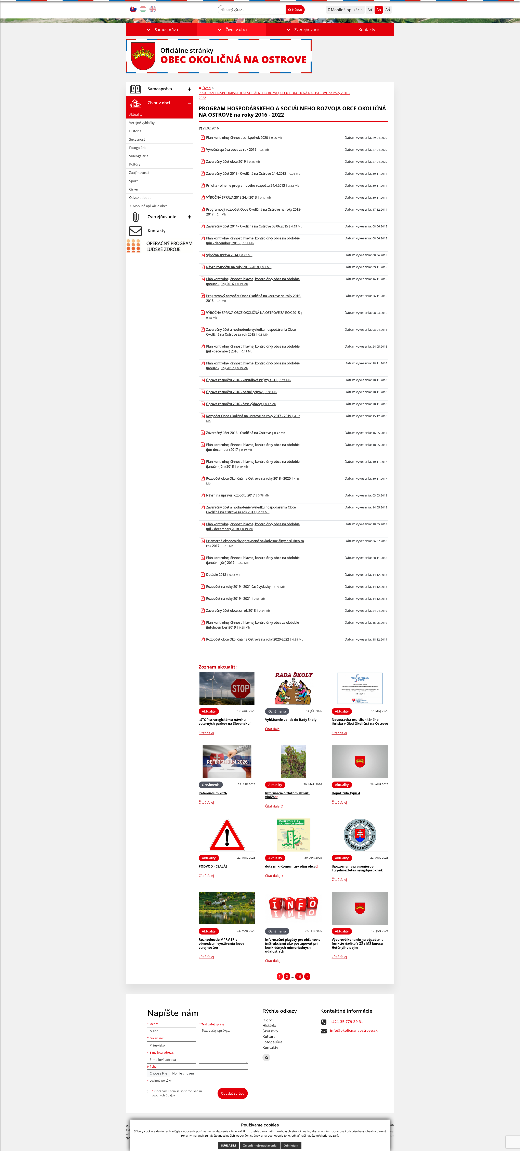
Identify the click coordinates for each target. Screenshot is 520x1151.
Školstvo (270, 1031)
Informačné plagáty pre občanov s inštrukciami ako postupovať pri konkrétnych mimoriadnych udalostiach (292, 945)
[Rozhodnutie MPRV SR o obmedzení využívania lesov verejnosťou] (227, 908)
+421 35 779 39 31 (346, 1021)
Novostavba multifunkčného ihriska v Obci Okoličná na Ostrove (360, 721)
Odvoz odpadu (140, 197)
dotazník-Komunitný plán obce (290, 866)
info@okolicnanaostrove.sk (354, 1030)
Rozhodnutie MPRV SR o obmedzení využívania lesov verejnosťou (221, 943)
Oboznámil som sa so (177, 1093)
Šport (133, 181)
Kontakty (367, 29)
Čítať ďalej (206, 733)
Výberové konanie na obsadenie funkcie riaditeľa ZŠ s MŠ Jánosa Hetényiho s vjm (357, 943)
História (135, 131)
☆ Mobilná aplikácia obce (148, 206)
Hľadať (296, 10)
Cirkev (134, 189)
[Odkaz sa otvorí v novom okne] (266, 1057)
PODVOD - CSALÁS (213, 866)
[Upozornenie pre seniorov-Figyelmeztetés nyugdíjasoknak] (360, 835)
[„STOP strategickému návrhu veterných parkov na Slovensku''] (227, 688)
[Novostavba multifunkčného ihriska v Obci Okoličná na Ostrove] (360, 688)
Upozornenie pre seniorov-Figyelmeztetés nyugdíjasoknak (357, 868)
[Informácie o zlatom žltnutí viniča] (293, 761)
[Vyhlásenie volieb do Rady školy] (293, 688)
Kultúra (135, 164)
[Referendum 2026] (227, 761)
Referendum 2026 (213, 793)
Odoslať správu (232, 1093)
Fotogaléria (137, 147)
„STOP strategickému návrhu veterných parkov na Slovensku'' (225, 721)
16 (299, 976)
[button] (161, 29)
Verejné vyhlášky (142, 123)
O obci (268, 1020)
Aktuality (135, 114)
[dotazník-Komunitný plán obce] (293, 835)
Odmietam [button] (291, 1145)
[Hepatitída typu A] (360, 761)
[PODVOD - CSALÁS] (227, 835)
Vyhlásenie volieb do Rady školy (290, 719)
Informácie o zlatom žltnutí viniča (287, 795)
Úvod (206, 88)
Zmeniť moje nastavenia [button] (259, 1145)
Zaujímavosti (139, 172)
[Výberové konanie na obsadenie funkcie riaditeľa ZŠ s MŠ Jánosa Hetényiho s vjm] (360, 908)
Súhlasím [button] (228, 1145)
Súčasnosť (137, 139)
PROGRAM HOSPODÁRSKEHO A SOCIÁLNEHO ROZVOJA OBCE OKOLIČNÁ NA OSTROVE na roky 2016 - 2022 (274, 95)
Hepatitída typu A (346, 793)
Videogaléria (138, 156)
